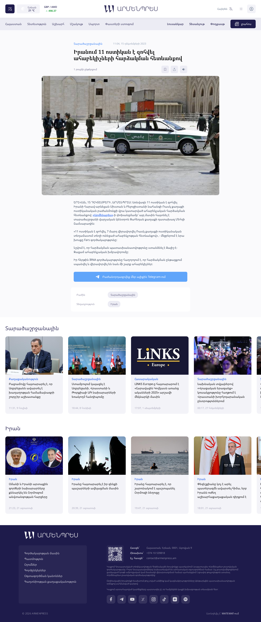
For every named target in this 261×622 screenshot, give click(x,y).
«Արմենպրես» (103, 215)
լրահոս (246, 24)
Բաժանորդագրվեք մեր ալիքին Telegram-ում (134, 277)
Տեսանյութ (197, 24)
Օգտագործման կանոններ (43, 576)
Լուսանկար (175, 24)
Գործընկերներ (35, 570)
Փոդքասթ (217, 24)
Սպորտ (94, 24)
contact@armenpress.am (161, 558)
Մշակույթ (76, 24)
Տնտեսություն (36, 24)
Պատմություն (33, 559)
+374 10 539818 (155, 553)
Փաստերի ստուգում (119, 24)
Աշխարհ (58, 24)
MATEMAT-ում (230, 613)
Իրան (114, 304)
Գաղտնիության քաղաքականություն (50, 582)
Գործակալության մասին (41, 553)
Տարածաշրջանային (123, 294)
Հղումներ (30, 564)
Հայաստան (13, 24)
